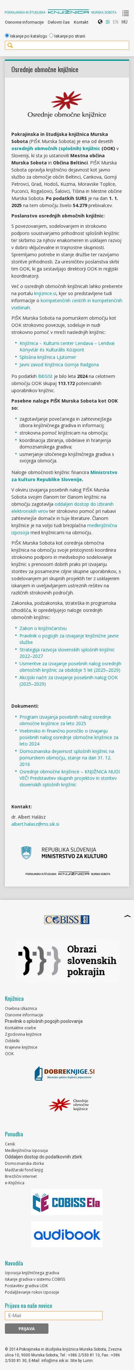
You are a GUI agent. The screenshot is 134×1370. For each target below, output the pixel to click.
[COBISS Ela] (67, 1202)
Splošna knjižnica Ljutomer (48, 357)
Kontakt (81, 22)
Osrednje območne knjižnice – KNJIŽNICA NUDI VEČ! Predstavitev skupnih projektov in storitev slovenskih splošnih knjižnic (70, 778)
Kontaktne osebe (20, 1028)
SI (108, 22)
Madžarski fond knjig (24, 1170)
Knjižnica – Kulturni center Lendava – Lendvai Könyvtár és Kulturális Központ (67, 346)
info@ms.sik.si (54, 1360)
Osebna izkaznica (21, 1008)
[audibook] (67, 1234)
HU (124, 22)
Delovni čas (59, 22)
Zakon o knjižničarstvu (43, 628)
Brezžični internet (21, 1176)
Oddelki (12, 1041)
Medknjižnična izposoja (26, 1150)
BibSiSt (45, 376)
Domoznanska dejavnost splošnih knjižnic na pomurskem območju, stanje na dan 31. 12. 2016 (67, 757)
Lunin (88, 1360)
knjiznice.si (45, 293)
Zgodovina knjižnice (23, 1034)
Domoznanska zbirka (24, 1163)
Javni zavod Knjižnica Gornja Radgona (59, 364)
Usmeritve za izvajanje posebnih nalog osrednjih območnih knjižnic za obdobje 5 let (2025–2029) (70, 666)
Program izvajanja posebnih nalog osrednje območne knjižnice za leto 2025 (65, 720)
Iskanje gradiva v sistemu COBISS (35, 1279)
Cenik (10, 1144)
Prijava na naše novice (28, 1305)
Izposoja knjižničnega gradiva (32, 1273)
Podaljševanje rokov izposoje (32, 1292)
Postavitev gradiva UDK (26, 1285)
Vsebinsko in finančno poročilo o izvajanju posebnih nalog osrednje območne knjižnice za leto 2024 (69, 737)
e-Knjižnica (14, 1183)
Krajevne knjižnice (21, 1047)
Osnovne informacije (24, 22)
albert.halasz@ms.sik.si (35, 824)
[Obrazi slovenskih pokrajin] (67, 961)
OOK (9, 1053)
